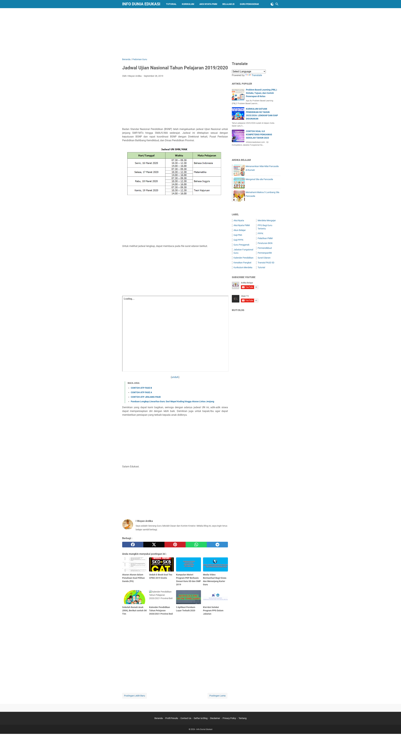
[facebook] (132, 544)
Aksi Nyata (239, 220)
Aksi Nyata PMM (208, 4)
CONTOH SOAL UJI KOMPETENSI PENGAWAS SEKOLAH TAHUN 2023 (259, 134)
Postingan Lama (217, 695)
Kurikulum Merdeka (243, 267)
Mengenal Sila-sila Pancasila (259, 179)
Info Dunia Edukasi (141, 4)
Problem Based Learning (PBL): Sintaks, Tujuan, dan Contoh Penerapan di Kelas (261, 93)
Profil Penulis (171, 718)
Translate (257, 75)
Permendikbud (265, 248)
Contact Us (185, 718)
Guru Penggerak (249, 4)
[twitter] (153, 544)
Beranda (158, 718)
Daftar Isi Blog (201, 718)
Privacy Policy (229, 718)
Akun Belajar (240, 230)
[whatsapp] (196, 544)
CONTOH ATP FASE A (141, 392)
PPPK (260, 233)
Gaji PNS (238, 235)
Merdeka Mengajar (267, 220)
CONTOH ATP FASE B (141, 388)
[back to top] (395, 743)
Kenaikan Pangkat (242, 262)
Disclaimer (215, 718)
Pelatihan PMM (265, 238)
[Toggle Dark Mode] (272, 4)
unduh (175, 377)
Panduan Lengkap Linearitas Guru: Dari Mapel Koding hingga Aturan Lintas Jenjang (172, 401)
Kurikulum (188, 4)
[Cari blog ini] (277, 4)
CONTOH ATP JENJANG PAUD (146, 397)
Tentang (243, 718)
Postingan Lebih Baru (134, 695)
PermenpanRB (265, 253)
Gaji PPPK (238, 240)
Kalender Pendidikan (243, 257)
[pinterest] (175, 544)
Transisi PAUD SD (266, 262)
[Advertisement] (200, 32)
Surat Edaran (264, 257)
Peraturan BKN (265, 243)
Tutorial (171, 4)
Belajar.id (228, 4)
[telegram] (217, 544)
